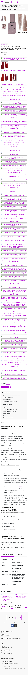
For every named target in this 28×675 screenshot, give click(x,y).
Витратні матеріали (6, 637)
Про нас (3, 646)
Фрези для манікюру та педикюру (9, 632)
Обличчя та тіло (5, 635)
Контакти (3, 655)
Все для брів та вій (5, 634)
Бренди (3, 644)
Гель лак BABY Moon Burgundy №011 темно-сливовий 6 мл (19, 599)
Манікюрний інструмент (7, 631)
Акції (2, 643)
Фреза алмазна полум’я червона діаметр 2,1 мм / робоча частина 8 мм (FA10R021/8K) (6, 603)
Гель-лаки (12, 5)
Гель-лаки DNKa (19, 5)
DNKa (5, 52)
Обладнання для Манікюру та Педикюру (11, 638)
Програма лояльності (6, 647)
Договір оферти (5, 652)
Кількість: (3, 383)
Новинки (3, 641)
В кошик (4, 386)
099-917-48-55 (7, 659)
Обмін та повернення (6, 649)
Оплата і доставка (5, 650)
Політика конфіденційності (7, 653)
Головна (3, 5)
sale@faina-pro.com (7, 661)
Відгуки (20, 554)
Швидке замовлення (16, 386)
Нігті (8, 5)
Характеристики (7, 554)
